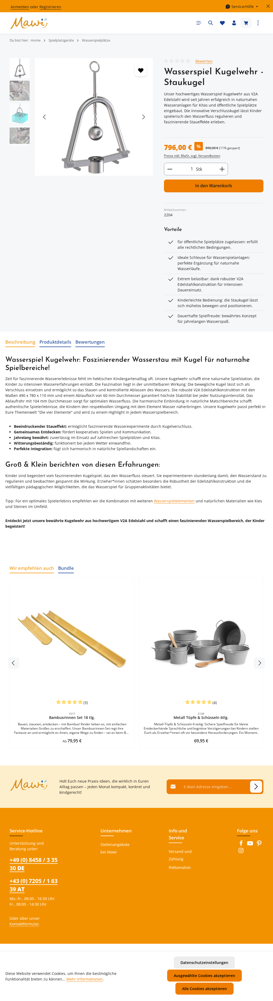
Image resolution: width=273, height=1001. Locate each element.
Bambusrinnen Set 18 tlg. (72, 717)
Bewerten (203, 60)
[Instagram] (241, 851)
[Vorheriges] (44, 117)
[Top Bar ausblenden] (268, 6)
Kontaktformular (24, 923)
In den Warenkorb (213, 186)
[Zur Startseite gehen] (29, 23)
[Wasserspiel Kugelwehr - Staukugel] (94, 117)
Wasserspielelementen (174, 500)
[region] (81, 117)
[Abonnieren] (256, 787)
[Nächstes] (143, 117)
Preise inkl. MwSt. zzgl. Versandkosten (192, 155)
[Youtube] (250, 844)
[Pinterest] (259, 844)
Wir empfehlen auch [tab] (32, 568)
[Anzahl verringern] (169, 169)
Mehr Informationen (84, 979)
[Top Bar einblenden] (258, 23)
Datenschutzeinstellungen (204, 962)
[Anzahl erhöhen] (222, 169)
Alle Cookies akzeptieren (204, 988)
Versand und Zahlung (180, 855)
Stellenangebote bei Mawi (115, 848)
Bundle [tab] (66, 568)
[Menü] (199, 23)
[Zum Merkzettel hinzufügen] (141, 70)
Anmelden (20, 6)
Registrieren (50, 6)
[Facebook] (241, 844)
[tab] (20, 342)
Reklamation (180, 867)
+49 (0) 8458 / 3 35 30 (34, 864)
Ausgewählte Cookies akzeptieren (204, 975)
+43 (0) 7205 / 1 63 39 (34, 885)
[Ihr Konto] (234, 23)
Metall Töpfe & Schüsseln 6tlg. (201, 717)
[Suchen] (210, 23)
